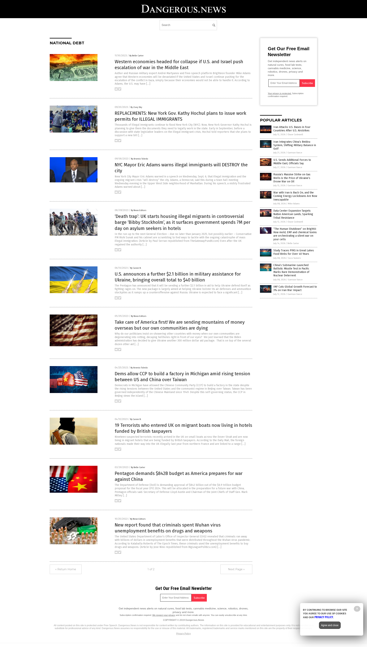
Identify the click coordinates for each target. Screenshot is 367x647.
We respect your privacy (163, 615)
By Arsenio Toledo (139, 159)
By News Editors (138, 210)
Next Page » (236, 569)
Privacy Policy (183, 633)
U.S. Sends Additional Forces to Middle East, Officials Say (292, 161)
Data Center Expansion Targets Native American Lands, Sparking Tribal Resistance (293, 214)
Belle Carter (293, 243)
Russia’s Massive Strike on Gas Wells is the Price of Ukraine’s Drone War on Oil (291, 178)
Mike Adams (294, 203)
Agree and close (330, 625)
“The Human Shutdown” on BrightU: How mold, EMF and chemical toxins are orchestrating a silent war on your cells (295, 234)
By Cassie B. (135, 268)
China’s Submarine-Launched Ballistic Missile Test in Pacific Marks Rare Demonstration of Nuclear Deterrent (291, 270)
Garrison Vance (294, 152)
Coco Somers (294, 258)
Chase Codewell (295, 134)
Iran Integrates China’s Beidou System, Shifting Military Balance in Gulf (294, 145)
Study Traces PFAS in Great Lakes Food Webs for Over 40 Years (293, 252)
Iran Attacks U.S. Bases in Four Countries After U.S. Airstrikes (291, 128)
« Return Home (65, 569)
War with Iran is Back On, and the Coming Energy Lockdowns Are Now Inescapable (295, 196)
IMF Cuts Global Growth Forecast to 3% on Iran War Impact (295, 288)
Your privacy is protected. (279, 93)
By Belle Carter (136, 55)
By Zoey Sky (136, 107)
